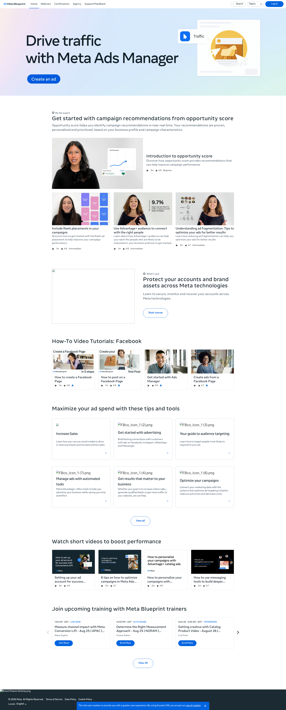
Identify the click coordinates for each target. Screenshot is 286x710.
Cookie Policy (85, 700)
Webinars (46, 4)
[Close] (205, 705)
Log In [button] (274, 4)
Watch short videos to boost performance (106, 542)
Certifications (62, 4)
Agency (77, 4)
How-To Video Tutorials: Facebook (97, 341)
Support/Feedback (95, 4)
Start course (155, 313)
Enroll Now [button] (125, 643)
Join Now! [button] (64, 643)
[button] (21, 704)
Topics (252, 4)
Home (34, 4)
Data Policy (70, 700)
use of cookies (193, 706)
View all (140, 521)
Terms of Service (54, 700)
